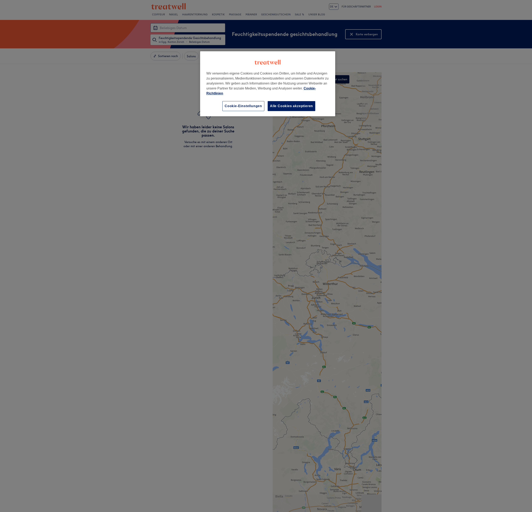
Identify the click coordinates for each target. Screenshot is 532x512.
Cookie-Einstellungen (243, 106)
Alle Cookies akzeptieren (291, 106)
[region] (267, 83)
